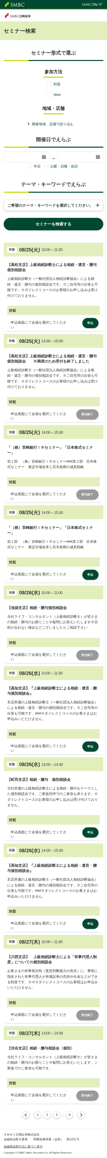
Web (57, 95)
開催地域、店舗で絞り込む (53, 124)
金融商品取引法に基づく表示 (23, 1146)
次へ (81, 1115)
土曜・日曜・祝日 (64, 166)
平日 (37, 166)
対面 (57, 84)
